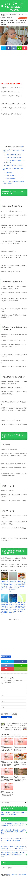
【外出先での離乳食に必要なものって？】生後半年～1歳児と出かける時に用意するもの (21, 607)
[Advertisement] (14, 67)
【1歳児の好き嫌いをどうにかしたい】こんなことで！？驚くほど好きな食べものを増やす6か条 (13, 586)
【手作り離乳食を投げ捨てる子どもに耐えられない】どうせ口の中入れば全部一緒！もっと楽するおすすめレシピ (4, 608)
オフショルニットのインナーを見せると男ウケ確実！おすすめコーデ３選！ (13, 847)
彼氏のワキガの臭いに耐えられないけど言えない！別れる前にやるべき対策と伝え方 (13, 831)
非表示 (21, 146)
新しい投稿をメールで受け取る (9, 714)
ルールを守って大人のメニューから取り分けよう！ (13, 150)
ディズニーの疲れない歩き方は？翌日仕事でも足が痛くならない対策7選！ (13, 824)
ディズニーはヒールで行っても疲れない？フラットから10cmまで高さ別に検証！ (13, 840)
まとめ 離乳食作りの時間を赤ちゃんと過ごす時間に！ (13, 182)
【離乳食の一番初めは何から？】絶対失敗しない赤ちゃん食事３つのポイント (4, 585)
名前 (2, 695)
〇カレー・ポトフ (9, 175)
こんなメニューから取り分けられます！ (13, 168)
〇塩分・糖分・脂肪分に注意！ (13, 157)
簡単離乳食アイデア (6, 656)
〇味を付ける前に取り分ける (12, 154)
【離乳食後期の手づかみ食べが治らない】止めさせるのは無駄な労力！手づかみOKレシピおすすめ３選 (13, 607)
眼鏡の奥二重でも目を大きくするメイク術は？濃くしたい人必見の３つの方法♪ (13, 854)
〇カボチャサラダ (9, 178)
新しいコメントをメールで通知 (9, 713)
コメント (3, 683)
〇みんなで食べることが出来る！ (13, 165)
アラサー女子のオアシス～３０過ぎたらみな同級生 (14, 7)
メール (3, 701)
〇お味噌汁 (8, 172)
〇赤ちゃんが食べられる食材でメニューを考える (14, 161)
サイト (2, 707)
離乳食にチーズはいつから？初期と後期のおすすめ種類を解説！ (21, 584)
